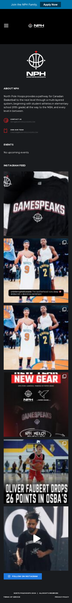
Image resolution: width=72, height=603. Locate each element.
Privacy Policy (62, 597)
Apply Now (50, 4)
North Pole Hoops (22, 593)
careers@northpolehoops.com (24, 132)
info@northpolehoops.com (22, 122)
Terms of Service (11, 597)
